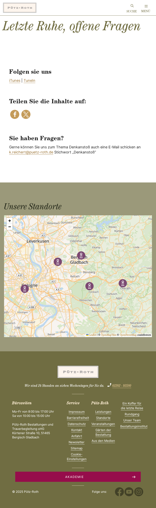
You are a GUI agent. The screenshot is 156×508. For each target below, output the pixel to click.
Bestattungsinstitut (133, 426)
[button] (14, 114)
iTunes (14, 80)
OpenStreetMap (128, 335)
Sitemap (76, 448)
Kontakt (76, 430)
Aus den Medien (103, 441)
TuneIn (29, 80)
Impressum (77, 412)
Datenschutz (77, 424)
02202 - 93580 (121, 386)
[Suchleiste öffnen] (132, 6)
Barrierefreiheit (78, 418)
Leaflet (92, 335)
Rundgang (132, 414)
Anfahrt (76, 436)
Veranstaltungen (103, 424)
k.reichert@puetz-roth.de (31, 152)
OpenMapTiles (108, 335)
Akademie (74, 477)
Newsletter (76, 442)
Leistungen (103, 412)
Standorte (103, 418)
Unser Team (132, 420)
